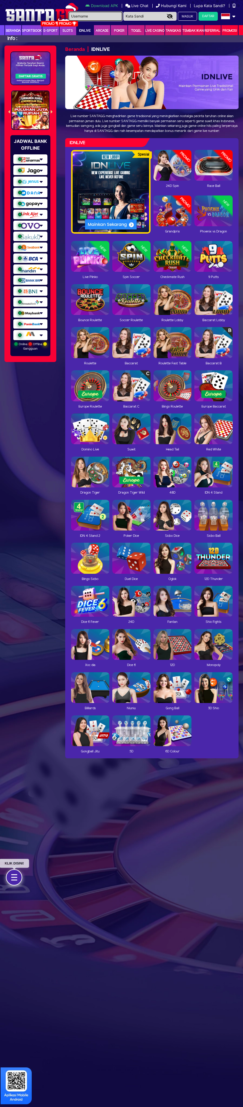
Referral (212, 31)
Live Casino (154, 31)
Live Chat (139, 5)
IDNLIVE (85, 31)
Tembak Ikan (193, 31)
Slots (68, 31)
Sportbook (32, 31)
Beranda (13, 31)
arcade (102, 31)
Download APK (104, 5)
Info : (12, 38)
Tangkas (173, 31)
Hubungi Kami (174, 5)
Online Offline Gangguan (30, 346)
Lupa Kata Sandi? (210, 5)
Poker (119, 31)
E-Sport (51, 31)
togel (136, 31)
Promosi (230, 31)
